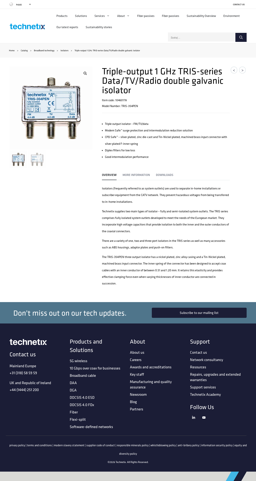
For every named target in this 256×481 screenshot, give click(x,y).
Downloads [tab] (164, 175)
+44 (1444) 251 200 (24, 389)
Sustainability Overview (201, 16)
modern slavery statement (69, 445)
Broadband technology (44, 50)
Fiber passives (145, 16)
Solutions (81, 16)
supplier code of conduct (100, 445)
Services (99, 16)
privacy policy (17, 445)
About (121, 16)
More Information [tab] (136, 175)
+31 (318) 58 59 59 (23, 372)
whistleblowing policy (163, 445)
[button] (85, 73)
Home (12, 50)
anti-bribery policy (188, 445)
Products (61, 16)
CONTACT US (239, 4)
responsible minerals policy (133, 445)
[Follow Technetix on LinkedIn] (196, 422)
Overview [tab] (109, 175)
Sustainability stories (99, 27)
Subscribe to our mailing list (199, 313)
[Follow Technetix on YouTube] (206, 422)
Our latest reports (67, 27)
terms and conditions (39, 445)
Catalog (24, 50)
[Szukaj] (241, 37)
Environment (231, 16)
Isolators (64, 50)
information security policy (217, 445)
